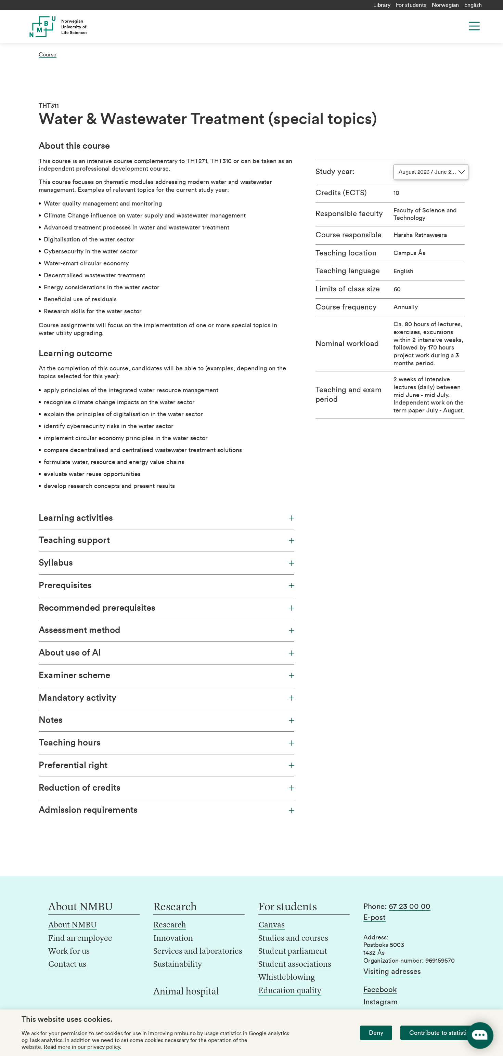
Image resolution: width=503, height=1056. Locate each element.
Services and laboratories (197, 952)
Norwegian (445, 5)
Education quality (289, 991)
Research (169, 925)
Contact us (67, 965)
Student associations (294, 965)
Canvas (271, 925)
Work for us (69, 952)
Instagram (380, 1002)
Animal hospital (186, 992)
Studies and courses (293, 939)
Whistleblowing (286, 978)
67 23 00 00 (409, 906)
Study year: (334, 171)
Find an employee (80, 939)
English (473, 5)
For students (411, 5)
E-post (374, 917)
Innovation (173, 939)
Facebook (380, 989)
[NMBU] (74, 27)
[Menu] (474, 26)
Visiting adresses (392, 971)
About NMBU (72, 925)
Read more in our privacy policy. (82, 1047)
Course (47, 54)
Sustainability (177, 965)
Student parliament (292, 952)
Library (381, 5)
